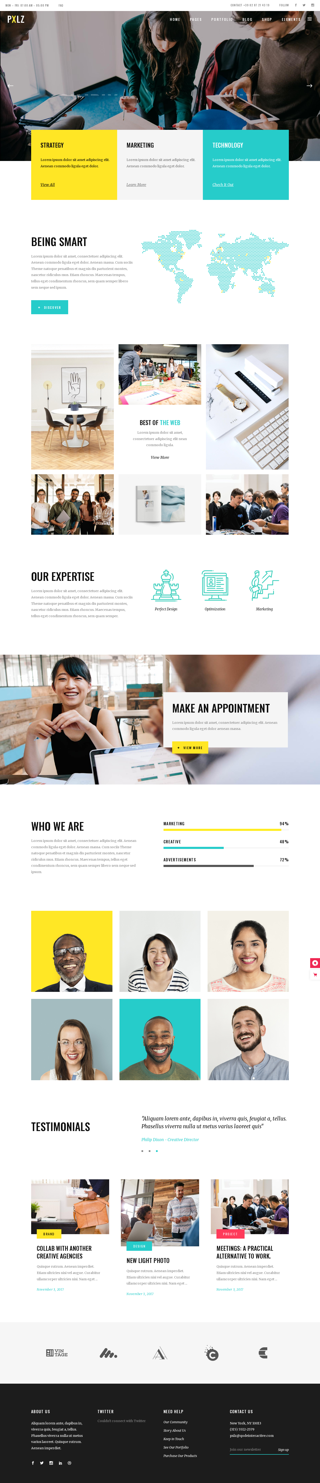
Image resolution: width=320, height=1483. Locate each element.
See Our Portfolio (176, 1447)
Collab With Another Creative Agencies (64, 1252)
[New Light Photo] (160, 1212)
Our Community (176, 1422)
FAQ (61, 5)
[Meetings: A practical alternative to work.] (250, 1206)
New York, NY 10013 (245, 1423)
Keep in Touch (174, 1439)
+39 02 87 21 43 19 (256, 5)
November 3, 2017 (50, 1290)
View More (160, 457)
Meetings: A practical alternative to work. (244, 1252)
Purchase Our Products (180, 1456)
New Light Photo (148, 1260)
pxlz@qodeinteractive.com (252, 1436)
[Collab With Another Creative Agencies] (70, 1206)
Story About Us (175, 1430)
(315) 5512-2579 (242, 1429)
